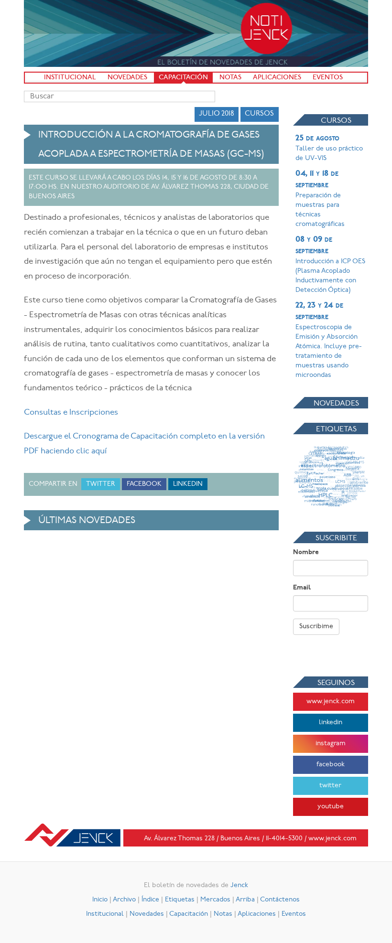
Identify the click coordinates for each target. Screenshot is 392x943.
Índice (150, 899)
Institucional (70, 77)
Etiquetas (180, 899)
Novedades (127, 77)
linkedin (330, 722)
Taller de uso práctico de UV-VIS (329, 148)
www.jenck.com (330, 701)
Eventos (328, 77)
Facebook (144, 484)
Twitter (100, 484)
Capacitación (183, 77)
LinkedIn (188, 484)
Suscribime (316, 626)
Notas (230, 77)
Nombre (306, 552)
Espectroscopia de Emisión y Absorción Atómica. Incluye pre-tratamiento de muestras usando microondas (328, 340)
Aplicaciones (277, 77)
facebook (330, 764)
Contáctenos (280, 899)
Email (302, 587)
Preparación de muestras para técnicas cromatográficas (320, 199)
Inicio (100, 899)
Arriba (245, 899)
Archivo (124, 899)
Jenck (239, 885)
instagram (331, 743)
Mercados (215, 899)
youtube (330, 806)
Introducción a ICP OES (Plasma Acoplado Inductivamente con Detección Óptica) (330, 265)
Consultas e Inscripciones (71, 412)
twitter (330, 785)
